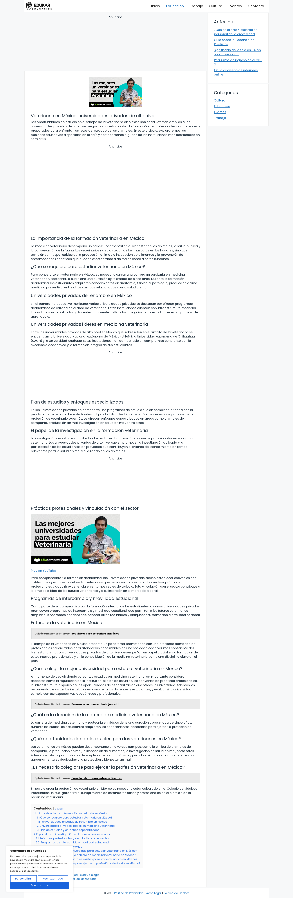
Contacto (256, 6)
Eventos (235, 6)
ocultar (59, 808)
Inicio (155, 6)
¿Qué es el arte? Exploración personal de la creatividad (235, 32)
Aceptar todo (39, 885)
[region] (39, 869)
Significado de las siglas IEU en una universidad (237, 52)
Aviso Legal (153, 893)
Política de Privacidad (128, 893)
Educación (175, 6)
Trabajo (196, 6)
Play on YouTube (43, 570)
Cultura (215, 6)
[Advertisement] (115, 43)
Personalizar (23, 878)
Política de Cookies (177, 893)
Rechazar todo (53, 878)
